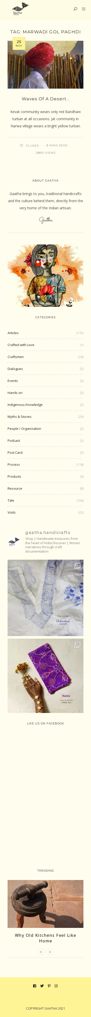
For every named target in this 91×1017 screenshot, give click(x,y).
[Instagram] (56, 985)
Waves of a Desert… (46, 98)
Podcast (14, 440)
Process (14, 464)
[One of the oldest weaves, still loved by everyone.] (45, 677)
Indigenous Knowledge (25, 404)
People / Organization (24, 428)
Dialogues (15, 368)
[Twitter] (42, 985)
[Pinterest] (49, 985)
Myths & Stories (20, 416)
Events (13, 380)
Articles (13, 333)
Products (14, 476)
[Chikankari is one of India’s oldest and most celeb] (45, 598)
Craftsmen (16, 356)
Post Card (15, 452)
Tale (11, 500)
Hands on (15, 392)
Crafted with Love (21, 344)
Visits (12, 512)
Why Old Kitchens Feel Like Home (45, 938)
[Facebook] (34, 985)
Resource (15, 488)
